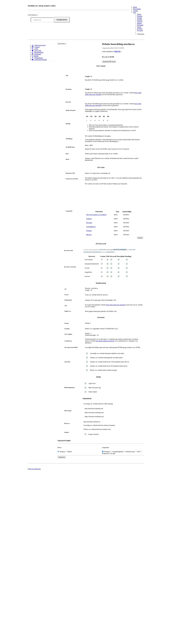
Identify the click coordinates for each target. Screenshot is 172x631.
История (89, 222)
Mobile (35, 56)
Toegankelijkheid (118, 451)
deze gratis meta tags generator (115, 305)
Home (135, 7)
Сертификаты (91, 226)
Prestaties (107, 451)
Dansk (139, 14)
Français (139, 21)
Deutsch (139, 16)
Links (35, 49)
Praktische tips (130, 451)
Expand (140, 238)
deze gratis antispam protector (105, 341)
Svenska (139, 29)
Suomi (139, 27)
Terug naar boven (39, 45)
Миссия (88, 234)
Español (139, 20)
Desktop (62, 451)
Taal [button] (134, 12)
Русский (140, 30)
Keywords (37, 50)
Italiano (139, 23)
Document (37, 54)
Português (140, 25)
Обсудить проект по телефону (96, 215)
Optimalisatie (38, 58)
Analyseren (61, 19)
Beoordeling (137, 9)
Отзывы (89, 230)
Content (36, 47)
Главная (89, 219)
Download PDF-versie (109, 61)
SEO (138, 451)
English (139, 18)
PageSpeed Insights (40, 59)
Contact (135, 11)
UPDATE (117, 51)
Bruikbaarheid (38, 52)
